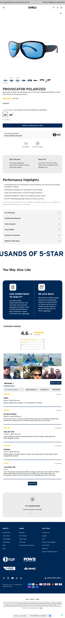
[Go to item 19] (36, 80)
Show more (32, 483)
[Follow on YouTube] (12, 578)
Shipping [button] (21, 532)
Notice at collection (20, 616)
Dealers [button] (44, 536)
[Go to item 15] (11, 80)
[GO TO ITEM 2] (32, 513)
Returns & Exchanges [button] (48, 542)
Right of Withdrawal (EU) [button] (49, 551)
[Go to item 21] (48, 80)
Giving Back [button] (6, 536)
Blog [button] (4, 548)
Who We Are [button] (6, 532)
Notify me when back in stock (32, 125)
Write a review (56, 383)
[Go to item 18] (29, 80)
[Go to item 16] (17, 80)
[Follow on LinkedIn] (21, 578)
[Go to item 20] (42, 80)
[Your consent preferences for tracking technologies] (62, 615)
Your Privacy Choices (38, 616)
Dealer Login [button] (23, 539)
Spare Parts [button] (45, 545)
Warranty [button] (45, 548)
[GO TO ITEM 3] (34, 513)
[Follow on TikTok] (17, 578)
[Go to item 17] (23, 80)
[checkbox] (56, 389)
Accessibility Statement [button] (26, 545)
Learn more (25, 313)
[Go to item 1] (5, 80)
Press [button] (4, 545)
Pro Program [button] (23, 536)
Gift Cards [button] (22, 542)
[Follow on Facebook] (4, 578)
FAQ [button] (43, 539)
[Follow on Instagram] (8, 578)
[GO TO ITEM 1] (30, 513)
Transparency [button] (7, 539)
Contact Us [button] (45, 532)
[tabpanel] (32, 437)
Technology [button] (6, 542)
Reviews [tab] (9, 383)
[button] (32, 339)
